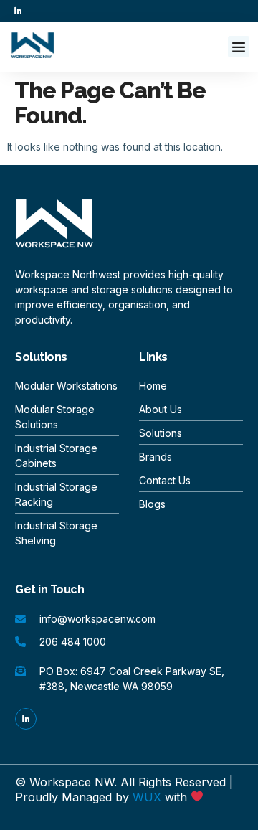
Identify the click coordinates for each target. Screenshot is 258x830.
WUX (147, 797)
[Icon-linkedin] (18, 11)
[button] (238, 46)
